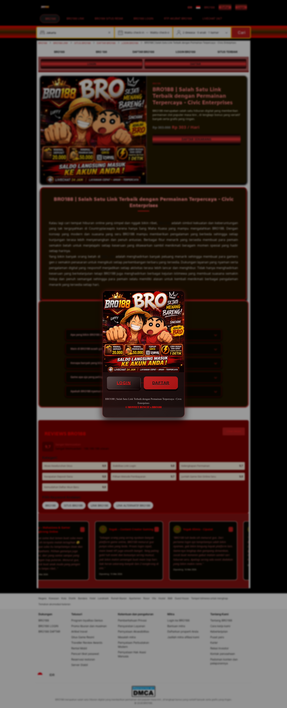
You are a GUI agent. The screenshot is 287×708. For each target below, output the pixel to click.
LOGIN (124, 383)
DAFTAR (160, 383)
